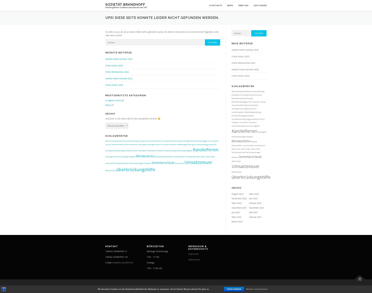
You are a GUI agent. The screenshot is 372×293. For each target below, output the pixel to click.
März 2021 (237, 217)
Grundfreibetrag (200, 145)
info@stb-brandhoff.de (122, 262)
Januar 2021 (237, 221)
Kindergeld (109, 157)
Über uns (243, 5)
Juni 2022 (253, 198)
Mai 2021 (253, 212)
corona (108, 145)
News (230, 5)
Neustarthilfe (167, 157)
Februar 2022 (255, 203)
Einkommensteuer (131, 145)
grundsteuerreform (130, 151)
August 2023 (237, 194)
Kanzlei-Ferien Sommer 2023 (119, 59)
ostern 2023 (109, 163)
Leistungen (260, 5)
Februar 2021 (255, 217)
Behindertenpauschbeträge (179, 141)
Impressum (193, 254)
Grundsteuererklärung (114, 151)
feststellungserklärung (185, 145)
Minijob (158, 157)
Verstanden (234, 289)
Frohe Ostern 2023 (114, 65)
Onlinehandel (190, 157)
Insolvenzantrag (170, 151)
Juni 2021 (236, 212)
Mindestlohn (145, 156)
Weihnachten (110, 171)
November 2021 (256, 207)
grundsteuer (212, 145)
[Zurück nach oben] (360, 279)
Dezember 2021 (239, 207)
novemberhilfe (178, 157)
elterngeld (143, 145)
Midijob (132, 157)
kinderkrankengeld (121, 157)
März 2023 (254, 194)
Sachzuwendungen (136, 163)
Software (147, 163)
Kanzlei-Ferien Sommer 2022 (119, 78)
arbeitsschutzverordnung (158, 141)
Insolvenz (160, 151)
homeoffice (151, 151)
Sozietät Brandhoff (125, 4)
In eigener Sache (113, 100)
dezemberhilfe (117, 145)
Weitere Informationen (257, 289)
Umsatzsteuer (198, 162)
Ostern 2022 (210, 157)
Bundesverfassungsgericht (200, 141)
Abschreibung (110, 141)
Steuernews (179, 163)
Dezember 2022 (239, 198)
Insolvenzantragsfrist (184, 151)
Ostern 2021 (200, 157)
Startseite (215, 5)
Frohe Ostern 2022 (114, 85)
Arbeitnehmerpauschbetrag (127, 141)
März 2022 (237, 203)
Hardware (142, 151)
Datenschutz (194, 259)
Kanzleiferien (205, 150)
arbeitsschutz (143, 141)
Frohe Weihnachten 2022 (117, 72)
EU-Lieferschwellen (169, 145)
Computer (215, 141)
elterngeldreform (154, 145)
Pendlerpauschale (122, 163)
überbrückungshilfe (135, 169)
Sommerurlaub (163, 163)
